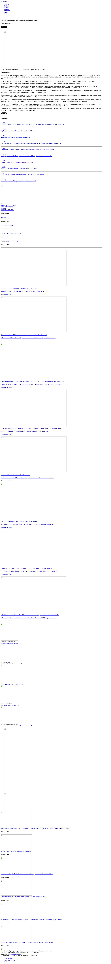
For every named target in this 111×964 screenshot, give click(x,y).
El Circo (6, 6)
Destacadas (7, 7)
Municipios (7, 10)
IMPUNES (4, 217)
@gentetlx (3, 208)
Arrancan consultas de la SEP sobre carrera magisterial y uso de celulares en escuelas (24, 896)
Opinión (6, 4)
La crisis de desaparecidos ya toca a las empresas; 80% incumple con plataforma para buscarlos (27, 942)
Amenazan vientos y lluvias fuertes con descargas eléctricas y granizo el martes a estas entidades (27, 874)
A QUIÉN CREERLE (7, 225)
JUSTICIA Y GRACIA (7, 210)
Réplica (6, 962)
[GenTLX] (1, 949)
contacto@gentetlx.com (14, 954)
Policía (6, 14)
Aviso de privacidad (9, 960)
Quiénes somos (8, 958)
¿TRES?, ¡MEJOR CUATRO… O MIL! (12, 233)
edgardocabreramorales (7, 206)
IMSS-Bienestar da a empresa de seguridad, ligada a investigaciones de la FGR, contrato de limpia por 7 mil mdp (31, 919)
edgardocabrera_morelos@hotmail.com (11, 205)
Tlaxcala (6, 9)
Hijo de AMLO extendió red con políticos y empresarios (16, 851)
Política (6, 12)
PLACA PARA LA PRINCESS (9, 241)
